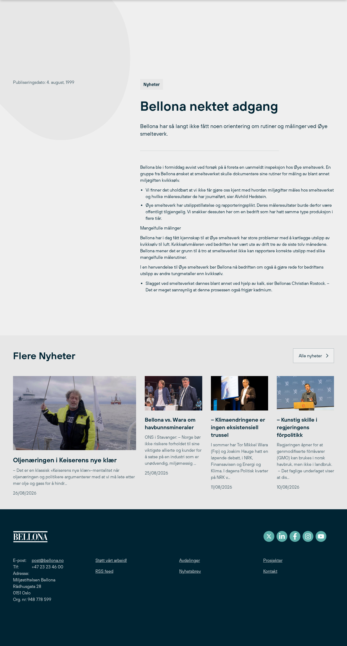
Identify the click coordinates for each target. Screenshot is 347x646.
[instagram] (308, 536)
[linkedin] (282, 536)
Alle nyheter (310, 355)
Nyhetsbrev (190, 571)
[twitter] (269, 536)
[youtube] (321, 536)
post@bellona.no (48, 560)
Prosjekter (272, 560)
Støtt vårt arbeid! (111, 560)
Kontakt (270, 571)
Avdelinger (189, 560)
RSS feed (104, 571)
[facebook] (295, 536)
